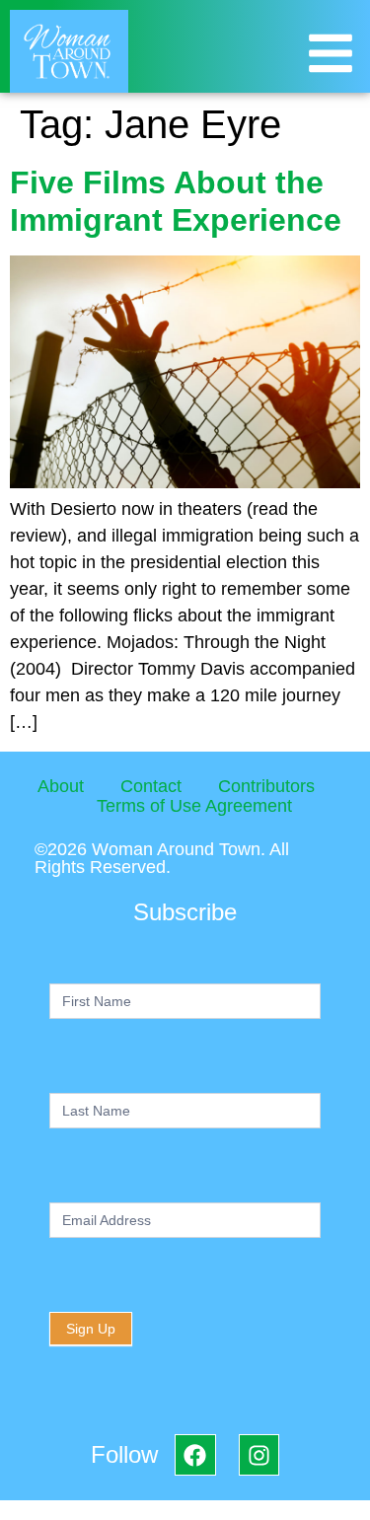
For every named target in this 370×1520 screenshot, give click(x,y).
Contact (151, 786)
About (60, 786)
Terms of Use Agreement (194, 806)
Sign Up (90, 1329)
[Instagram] (259, 1454)
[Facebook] (195, 1454)
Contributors (266, 786)
